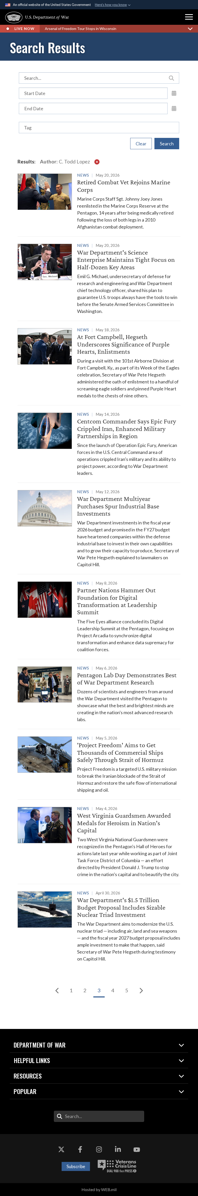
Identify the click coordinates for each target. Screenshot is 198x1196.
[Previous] (57, 990)
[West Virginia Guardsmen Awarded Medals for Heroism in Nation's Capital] (99, 841)
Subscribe (76, 1166)
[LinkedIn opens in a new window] (117, 1149)
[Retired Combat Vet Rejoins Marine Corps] (99, 200)
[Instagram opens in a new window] (99, 1149)
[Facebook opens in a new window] (80, 1149)
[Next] (140, 990)
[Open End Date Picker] (174, 108)
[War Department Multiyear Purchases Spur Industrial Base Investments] (99, 528)
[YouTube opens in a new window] (136, 1149)
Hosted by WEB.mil (99, 1189)
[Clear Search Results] (97, 162)
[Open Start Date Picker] (174, 93)
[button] (189, 17)
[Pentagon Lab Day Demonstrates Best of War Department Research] (99, 693)
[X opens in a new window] (61, 1149)
